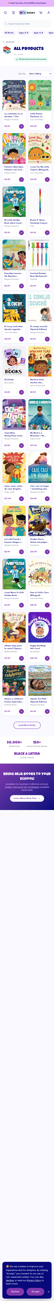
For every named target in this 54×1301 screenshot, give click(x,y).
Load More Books (27, 725)
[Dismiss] (48, 1292)
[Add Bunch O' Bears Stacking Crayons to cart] (47, 232)
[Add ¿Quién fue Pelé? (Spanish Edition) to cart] (47, 711)
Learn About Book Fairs (25, 798)
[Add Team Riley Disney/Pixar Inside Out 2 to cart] (21, 445)
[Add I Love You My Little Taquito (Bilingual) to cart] (47, 179)
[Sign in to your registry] (49, 13)
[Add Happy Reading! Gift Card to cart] (47, 658)
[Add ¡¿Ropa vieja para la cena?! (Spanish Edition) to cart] (21, 658)
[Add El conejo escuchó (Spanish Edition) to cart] (47, 339)
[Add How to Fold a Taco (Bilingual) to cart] (47, 605)
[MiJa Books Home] (27, 12)
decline (10, 1280)
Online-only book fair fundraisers (22, 787)
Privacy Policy (34, 1280)
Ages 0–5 (23, 33)
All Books (9, 33)
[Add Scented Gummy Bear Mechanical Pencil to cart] (47, 286)
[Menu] (13, 12)
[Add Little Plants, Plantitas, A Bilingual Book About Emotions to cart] (47, 126)
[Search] (5, 13)
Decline (15, 1291)
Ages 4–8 (38, 33)
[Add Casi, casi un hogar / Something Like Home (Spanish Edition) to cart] (47, 498)
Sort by (22, 73)
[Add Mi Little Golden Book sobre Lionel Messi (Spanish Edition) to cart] (21, 232)
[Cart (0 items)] (41, 13)
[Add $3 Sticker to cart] (21, 392)
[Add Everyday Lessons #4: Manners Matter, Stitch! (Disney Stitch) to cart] (21, 286)
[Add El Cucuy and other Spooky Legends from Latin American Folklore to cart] (21, 339)
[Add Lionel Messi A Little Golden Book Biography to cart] (21, 605)
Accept (35, 1291)
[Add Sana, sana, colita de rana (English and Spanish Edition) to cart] (21, 498)
